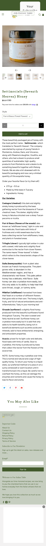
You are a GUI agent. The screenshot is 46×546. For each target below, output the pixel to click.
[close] (44, 507)
